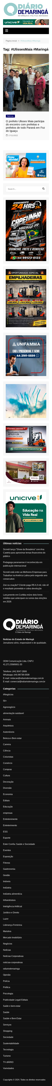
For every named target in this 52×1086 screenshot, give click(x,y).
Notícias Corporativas (13, 956)
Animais (7, 719)
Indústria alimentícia (12, 894)
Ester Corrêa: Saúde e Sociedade (19, 844)
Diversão (7, 788)
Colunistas (8, 757)
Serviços (7, 1025)
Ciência (6, 751)
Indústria (7, 888)
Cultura (6, 775)
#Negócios (8, 694)
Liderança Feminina (12, 925)
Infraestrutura (9, 900)
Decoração (8, 782)
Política (6, 987)
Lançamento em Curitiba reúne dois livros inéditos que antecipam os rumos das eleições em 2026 (25, 598)
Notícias (10, 116)
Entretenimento (10, 819)
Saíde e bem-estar (11, 1006)
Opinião (7, 975)
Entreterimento (10, 825)
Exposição (8, 856)
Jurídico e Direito (11, 912)
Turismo (7, 1056)
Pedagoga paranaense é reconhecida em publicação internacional (22, 564)
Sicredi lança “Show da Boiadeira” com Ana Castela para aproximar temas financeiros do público (24, 552)
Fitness (6, 863)
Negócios (7, 944)
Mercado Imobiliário (12, 937)
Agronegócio (9, 707)
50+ (5, 701)
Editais (6, 800)
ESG (5, 832)
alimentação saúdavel (13, 713)
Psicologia (8, 993)
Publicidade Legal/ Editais (15, 1000)
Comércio (7, 763)
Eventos (7, 850)
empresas (7, 813)
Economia (8, 794)
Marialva (7, 931)
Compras (7, 769)
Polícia (6, 981)
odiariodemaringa (11, 969)
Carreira (7, 744)
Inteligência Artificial (12, 906)
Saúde (6, 1012)
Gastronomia (9, 869)
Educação (8, 807)
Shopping (7, 1031)
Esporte (6, 838)
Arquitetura (8, 726)
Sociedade (8, 1037)
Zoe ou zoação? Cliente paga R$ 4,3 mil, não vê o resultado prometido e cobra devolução (26, 587)
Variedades (8, 1068)
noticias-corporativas (13, 962)
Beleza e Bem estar (12, 738)
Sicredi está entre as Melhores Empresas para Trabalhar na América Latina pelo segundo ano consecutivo (25, 575)
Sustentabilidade (11, 1043)
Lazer (5, 919)
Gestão (6, 875)
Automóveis (8, 732)
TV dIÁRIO (8, 1062)
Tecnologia (8, 1049)
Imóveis (6, 881)
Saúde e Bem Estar (12, 1018)
